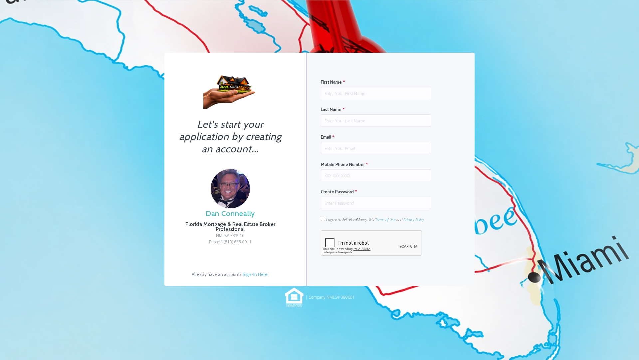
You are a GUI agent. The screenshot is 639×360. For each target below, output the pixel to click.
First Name (333, 82)
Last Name (333, 109)
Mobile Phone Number (344, 164)
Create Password (339, 191)
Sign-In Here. (256, 274)
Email (327, 137)
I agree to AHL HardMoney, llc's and (374, 219)
